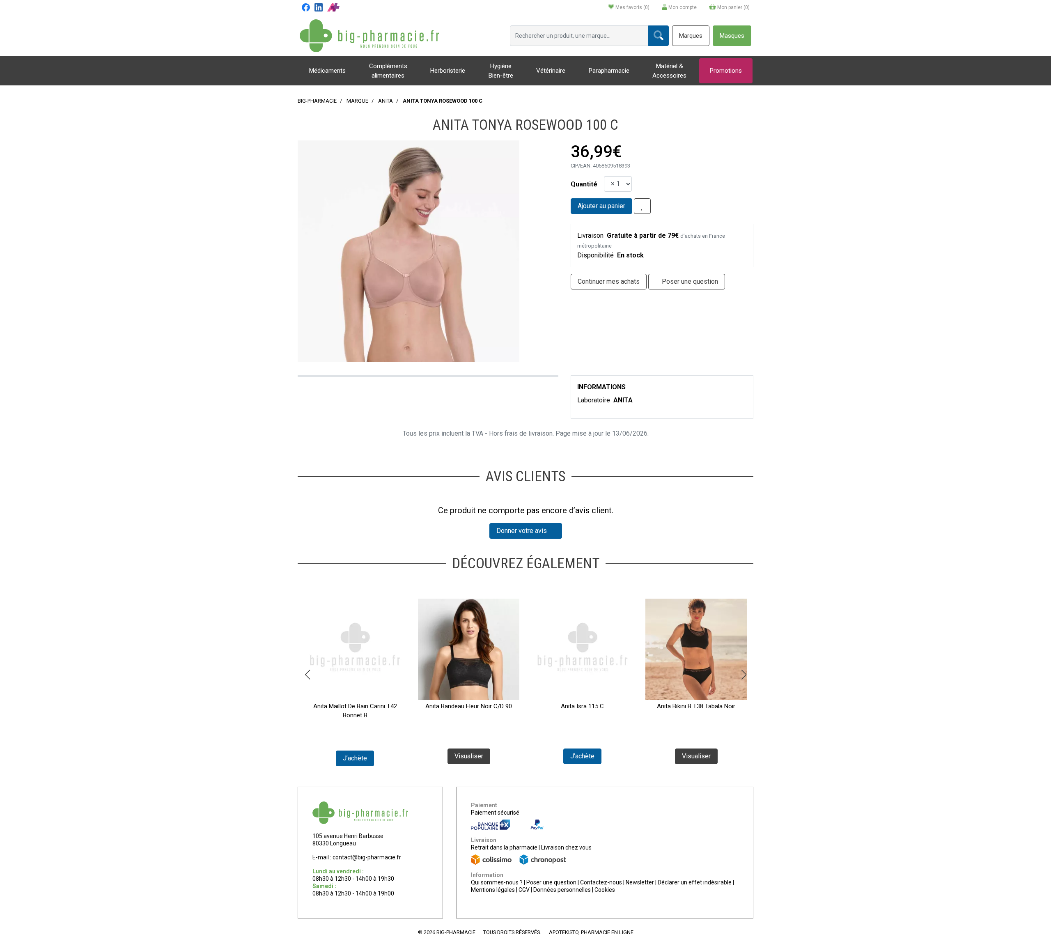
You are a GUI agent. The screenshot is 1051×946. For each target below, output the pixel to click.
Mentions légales (493, 889)
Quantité (584, 184)
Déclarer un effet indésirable (695, 882)
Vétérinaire (550, 70)
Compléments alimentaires (388, 70)
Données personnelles (562, 889)
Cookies (604, 889)
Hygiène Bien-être (501, 70)
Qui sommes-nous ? (497, 882)
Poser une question (551, 882)
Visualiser (468, 756)
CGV (524, 889)
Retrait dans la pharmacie (504, 847)
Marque (357, 101)
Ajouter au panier (601, 206)
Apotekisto (591, 932)
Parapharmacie (609, 70)
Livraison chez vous (566, 847)
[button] (307, 675)
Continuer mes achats (609, 281)
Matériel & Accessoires (669, 70)
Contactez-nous (601, 882)
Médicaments (327, 70)
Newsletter (640, 882)
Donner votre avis (523, 531)
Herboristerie (447, 70)
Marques (690, 35)
